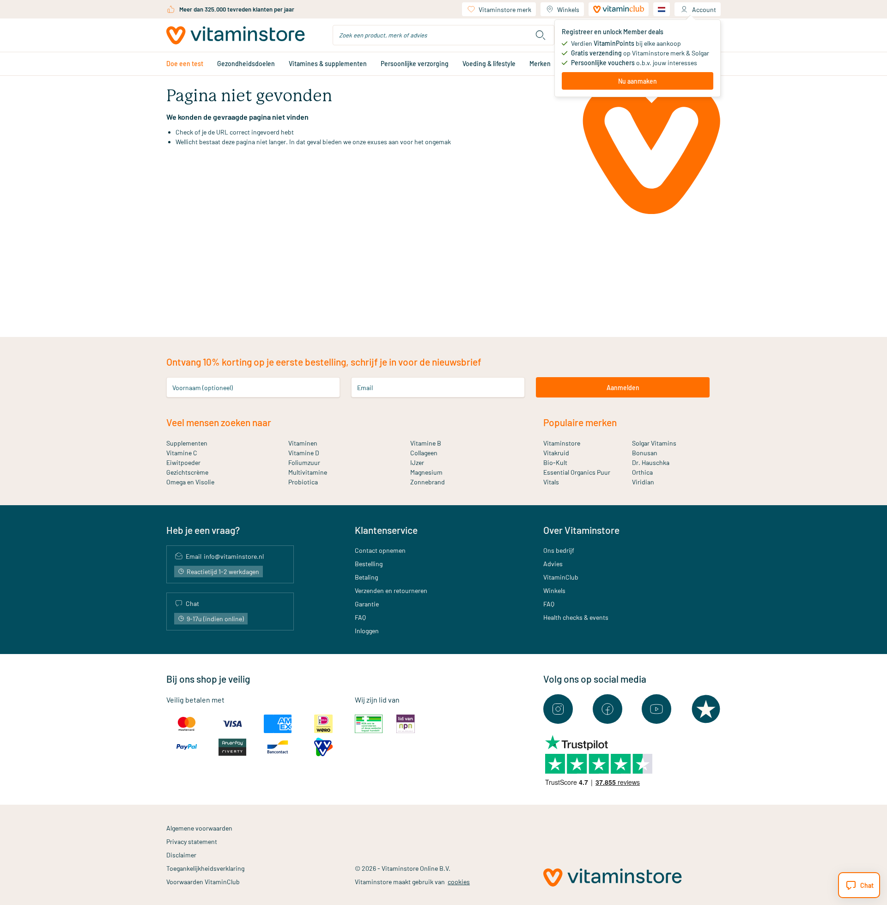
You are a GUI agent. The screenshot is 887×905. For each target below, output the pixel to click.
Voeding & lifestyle (489, 63)
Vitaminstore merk (505, 9)
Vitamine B (425, 443)
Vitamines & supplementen (328, 63)
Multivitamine (307, 472)
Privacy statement (191, 841)
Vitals (551, 482)
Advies (553, 564)
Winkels (568, 9)
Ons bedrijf (558, 550)
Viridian (643, 482)
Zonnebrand (427, 482)
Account (704, 9)
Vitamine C (181, 453)
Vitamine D (303, 453)
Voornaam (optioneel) (202, 387)
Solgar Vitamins (654, 443)
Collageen (423, 453)
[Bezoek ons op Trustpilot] (706, 709)
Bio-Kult (555, 462)
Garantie (367, 604)
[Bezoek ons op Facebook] (607, 709)
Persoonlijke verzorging (415, 63)
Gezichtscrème (187, 472)
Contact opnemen (380, 550)
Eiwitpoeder (183, 462)
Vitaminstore (561, 443)
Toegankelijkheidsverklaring (205, 868)
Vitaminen (302, 443)
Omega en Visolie (190, 482)
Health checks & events (575, 617)
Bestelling (369, 564)
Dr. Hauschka (650, 462)
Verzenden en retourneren (391, 590)
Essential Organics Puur (576, 472)
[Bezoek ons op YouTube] (656, 709)
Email (365, 387)
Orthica (642, 472)
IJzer (417, 462)
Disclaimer (181, 855)
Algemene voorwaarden (199, 828)
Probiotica (303, 482)
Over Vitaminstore (581, 530)
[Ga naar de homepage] (235, 35)
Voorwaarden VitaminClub (203, 882)
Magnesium (426, 472)
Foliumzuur (304, 462)
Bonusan (644, 453)
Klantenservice (386, 530)
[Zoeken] (540, 35)
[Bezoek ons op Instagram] (558, 709)
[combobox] (443, 35)
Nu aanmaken (637, 81)
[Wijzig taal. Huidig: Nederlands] (661, 9)
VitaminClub (560, 577)
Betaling (366, 577)
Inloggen (367, 631)
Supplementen (186, 443)
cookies (459, 882)
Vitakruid (556, 453)
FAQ (360, 617)
